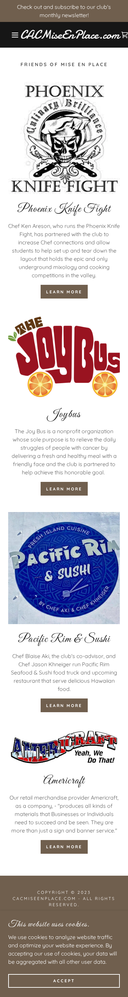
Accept (64, 980)
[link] (69, 34)
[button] (10, 35)
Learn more (64, 291)
